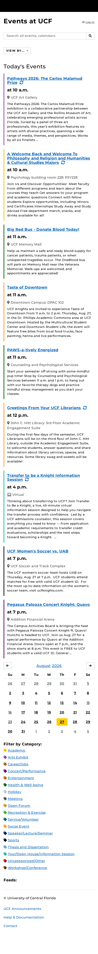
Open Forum (19, 805)
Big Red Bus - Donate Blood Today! (43, 229)
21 (75, 712)
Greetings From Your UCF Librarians (44, 408)
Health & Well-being (25, 785)
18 (36, 712)
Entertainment (21, 778)
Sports (13, 840)
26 (10, 683)
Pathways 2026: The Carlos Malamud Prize (44, 80)
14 (75, 703)
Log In (90, 22)
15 (88, 703)
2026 (57, 665)
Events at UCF (28, 21)
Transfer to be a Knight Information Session (43, 477)
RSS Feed (39, 880)
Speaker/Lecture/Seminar (30, 833)
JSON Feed (55, 880)
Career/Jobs (18, 764)
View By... (16, 50)
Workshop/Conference (27, 868)
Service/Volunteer (23, 819)
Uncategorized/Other (26, 861)
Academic (16, 750)
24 (23, 722)
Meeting (15, 799)
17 (23, 712)
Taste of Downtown (27, 287)
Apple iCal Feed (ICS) (23, 880)
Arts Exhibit (18, 757)
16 (10, 712)
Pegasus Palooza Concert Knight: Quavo (48, 604)
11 (36, 703)
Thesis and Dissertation (28, 847)
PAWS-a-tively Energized (32, 350)
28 (36, 683)
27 (23, 683)
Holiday (14, 792)
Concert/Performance (27, 771)
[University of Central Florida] (36, 6)
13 (62, 703)
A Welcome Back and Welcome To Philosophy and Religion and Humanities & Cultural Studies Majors (48, 158)
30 (62, 683)
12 (49, 703)
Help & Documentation (24, 917)
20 (62, 712)
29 (49, 683)
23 (10, 722)
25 (36, 722)
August (43, 665)
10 (23, 703)
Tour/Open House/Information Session (41, 854)
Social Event (18, 826)
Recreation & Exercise (27, 812)
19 (49, 712)
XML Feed (47, 880)
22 (88, 712)
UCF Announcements (22, 909)
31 (75, 683)
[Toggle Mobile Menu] (93, 5)
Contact (10, 926)
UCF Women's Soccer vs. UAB (38, 551)
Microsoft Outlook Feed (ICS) (31, 880)
